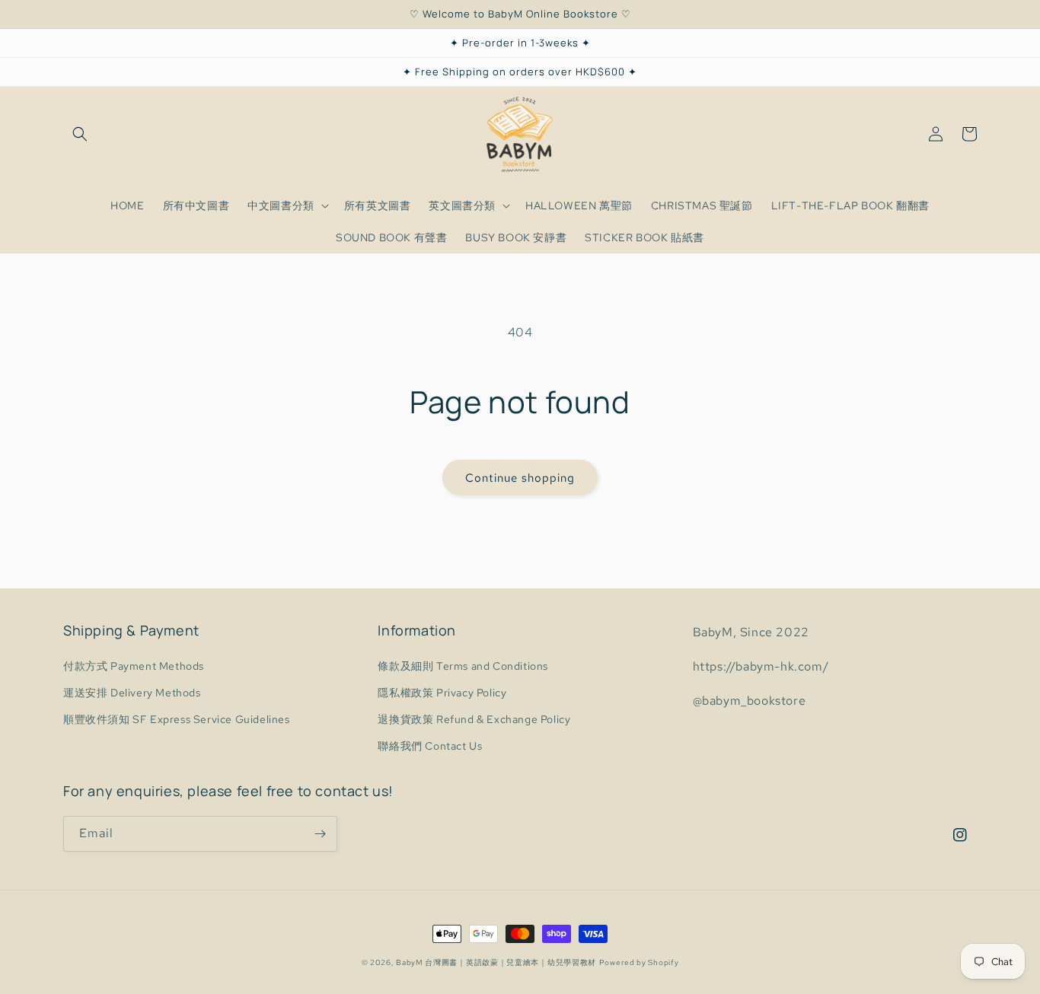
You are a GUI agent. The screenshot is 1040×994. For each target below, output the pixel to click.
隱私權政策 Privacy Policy (442, 692)
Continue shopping (520, 478)
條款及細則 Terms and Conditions (463, 666)
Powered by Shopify (639, 962)
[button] (80, 134)
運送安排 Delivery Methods (132, 692)
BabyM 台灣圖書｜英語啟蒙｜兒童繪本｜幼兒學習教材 (496, 962)
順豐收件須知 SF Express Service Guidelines (176, 719)
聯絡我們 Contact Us (430, 746)
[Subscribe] (320, 834)
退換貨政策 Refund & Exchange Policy (474, 719)
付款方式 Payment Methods (133, 666)
